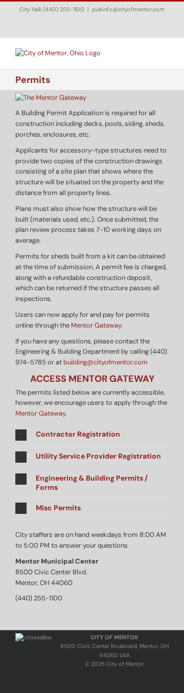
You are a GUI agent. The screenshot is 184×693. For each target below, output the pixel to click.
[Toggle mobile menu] (164, 53)
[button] (92, 435)
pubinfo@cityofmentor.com (128, 9)
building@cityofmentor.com (105, 362)
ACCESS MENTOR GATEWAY (92, 379)
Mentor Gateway (96, 325)
